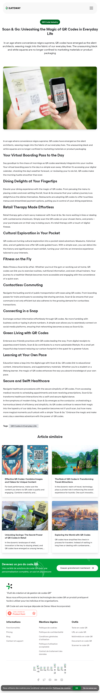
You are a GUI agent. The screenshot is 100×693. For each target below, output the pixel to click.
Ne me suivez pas (90, 688)
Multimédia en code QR (82, 636)
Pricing (9, 632)
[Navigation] (91, 8)
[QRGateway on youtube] (50, 679)
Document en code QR (82, 641)
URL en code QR (79, 632)
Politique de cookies (48, 628)
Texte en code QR (79, 628)
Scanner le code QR (80, 645)
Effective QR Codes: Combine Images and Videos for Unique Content (24, 480)
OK (76, 688)
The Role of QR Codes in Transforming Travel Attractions (74, 480)
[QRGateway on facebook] (38, 679)
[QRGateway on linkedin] (61, 679)
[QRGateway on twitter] (44, 679)
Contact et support (14, 641)
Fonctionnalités (13, 628)
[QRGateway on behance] (55, 679)
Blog (8, 636)
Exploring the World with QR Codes (72, 534)
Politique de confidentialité (51, 632)
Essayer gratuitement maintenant (75, 568)
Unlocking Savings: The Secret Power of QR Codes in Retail (24, 536)
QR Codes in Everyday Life (24, 426)
